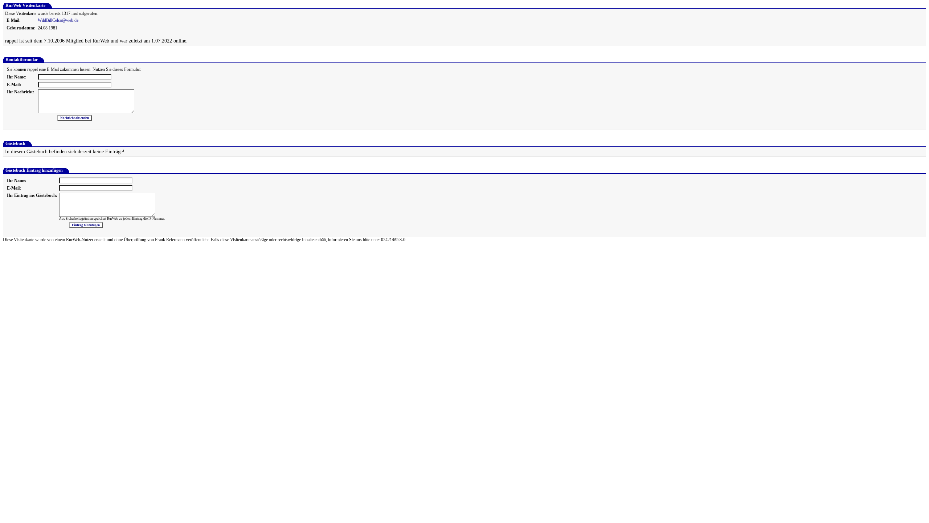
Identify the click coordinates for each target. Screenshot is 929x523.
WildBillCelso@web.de (58, 20)
